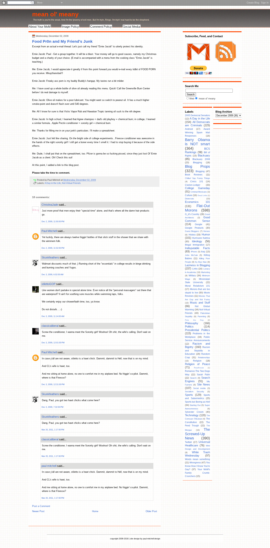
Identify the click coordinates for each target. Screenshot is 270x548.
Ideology (197, 241)
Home (95, 511)
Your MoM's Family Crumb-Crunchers (197, 472)
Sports (189, 394)
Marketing (205, 272)
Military (192, 275)
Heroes (206, 231)
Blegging (197, 162)
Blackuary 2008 (201, 159)
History (192, 234)
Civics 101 (196, 181)
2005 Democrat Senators (197, 115)
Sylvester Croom (194, 412)
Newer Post (38, 511)
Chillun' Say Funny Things (197, 178)
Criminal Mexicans (198, 192)
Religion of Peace (197, 364)
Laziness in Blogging (197, 265)
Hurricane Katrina (201, 238)
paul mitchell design (151, 539)
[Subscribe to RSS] (225, 64)
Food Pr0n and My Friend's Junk (62, 41)
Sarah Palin (203, 374)
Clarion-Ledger (192, 185)
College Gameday (197, 188)
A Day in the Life (53, 183)
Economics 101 (197, 201)
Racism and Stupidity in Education (197, 350)
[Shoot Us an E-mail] (198, 64)
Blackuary (204, 155)
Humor (206, 234)
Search (193, 378)
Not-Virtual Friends (71, 183)
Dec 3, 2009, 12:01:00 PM (53, 342)
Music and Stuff (200, 302)
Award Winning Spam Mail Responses (197, 132)
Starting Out (195, 405)
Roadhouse (199, 368)
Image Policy (70, 26)
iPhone (194, 252)
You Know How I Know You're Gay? (197, 466)
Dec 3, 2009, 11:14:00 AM (53, 316)
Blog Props (197, 166)
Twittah (188, 442)
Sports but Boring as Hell (197, 402)
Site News (203, 384)
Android (189, 129)
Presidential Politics (197, 330)
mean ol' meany (55, 14)
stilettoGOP (48, 284)
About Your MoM (40, 26)
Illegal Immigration (194, 245)
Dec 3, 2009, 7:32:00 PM (52, 407)
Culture (188, 195)
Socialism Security (194, 391)
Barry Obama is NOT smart (197, 142)
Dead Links (202, 195)
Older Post (151, 511)
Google (198, 224)
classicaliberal (50, 325)
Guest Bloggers (192, 231)
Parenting (202, 316)
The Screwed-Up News (197, 433)
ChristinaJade (50, 204)
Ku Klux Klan (201, 262)
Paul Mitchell (49, 230)
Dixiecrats (189, 199)
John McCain (191, 255)
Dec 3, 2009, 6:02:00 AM (52, 274)
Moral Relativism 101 (197, 286)
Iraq (203, 251)
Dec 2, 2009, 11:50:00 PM (53, 221)
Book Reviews (193, 174)
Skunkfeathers (50, 257)
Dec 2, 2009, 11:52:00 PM (53, 248)
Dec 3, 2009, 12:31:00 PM (53, 384)
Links (195, 268)
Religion (197, 361)
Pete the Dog (194, 320)
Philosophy (191, 323)
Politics (189, 326)
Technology (192, 415)
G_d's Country (192, 214)
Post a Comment (41, 506)
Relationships (204, 357)
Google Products (194, 228)
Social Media (131, 26)
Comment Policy (101, 26)
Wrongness (195, 462)
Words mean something (197, 459)
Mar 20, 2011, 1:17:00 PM (53, 430)
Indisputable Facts (197, 248)
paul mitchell (49, 465)
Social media (199, 388)
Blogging (200, 171)
